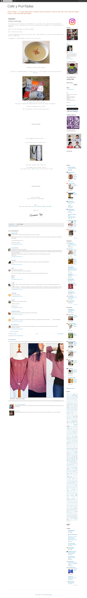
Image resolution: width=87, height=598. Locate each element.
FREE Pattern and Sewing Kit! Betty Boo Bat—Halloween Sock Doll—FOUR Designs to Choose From (72, 538)
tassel (71, 508)
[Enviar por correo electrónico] (17, 224)
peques (69, 484)
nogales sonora (75, 477)
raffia (76, 493)
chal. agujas (69, 417)
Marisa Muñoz (14, 324)
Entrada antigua (60, 333)
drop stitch (74, 434)
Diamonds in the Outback (72, 544)
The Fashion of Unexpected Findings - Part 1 (75, 380)
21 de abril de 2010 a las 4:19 (16, 244)
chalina (68, 418)
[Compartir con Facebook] (21, 224)
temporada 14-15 (70, 510)
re (72, 494)
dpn (68, 434)
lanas (76, 455)
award (68, 402)
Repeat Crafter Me (71, 167)
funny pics (68, 440)
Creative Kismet (71, 547)
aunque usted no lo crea (72, 401)
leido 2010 (73, 457)
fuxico (72, 440)
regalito (68, 499)
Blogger (50, 594)
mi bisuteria (74, 470)
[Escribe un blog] (18, 224)
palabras (71, 480)
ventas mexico (73, 516)
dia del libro (74, 431)
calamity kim (70, 576)
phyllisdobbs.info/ (71, 530)
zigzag (69, 521)
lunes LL (74, 464)
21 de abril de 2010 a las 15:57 (17, 321)
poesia (76, 485)
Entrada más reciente (13, 333)
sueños (68, 508)
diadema (74, 432)
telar (76, 509)
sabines (76, 501)
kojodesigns (70, 274)
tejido (68, 509)
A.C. (71, 393)
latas (69, 456)
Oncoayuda (68, 479)
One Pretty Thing (71, 556)
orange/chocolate (14, 311)
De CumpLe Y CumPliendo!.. (20, 404)
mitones (74, 473)
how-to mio (69, 449)
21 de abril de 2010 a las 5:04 (16, 264)
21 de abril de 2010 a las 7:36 (16, 289)
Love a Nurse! (70, 531)
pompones (74, 486)
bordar (72, 409)
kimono (75, 454)
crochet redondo (73, 426)
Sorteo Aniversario (70, 507)
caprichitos (68, 415)
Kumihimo (68, 455)
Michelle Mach (71, 309)
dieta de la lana (72, 433)
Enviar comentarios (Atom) (18, 335)
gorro (74, 441)
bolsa (76, 405)
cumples (68, 428)
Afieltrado (74, 394)
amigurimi (73, 397)
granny (68, 442)
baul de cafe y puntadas (73, 402)
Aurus (69, 359)
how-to (73, 448)
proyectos (68, 492)
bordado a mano (69, 408)
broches (71, 411)
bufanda (68, 412)
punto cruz (68, 493)
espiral (75, 435)
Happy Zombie (71, 561)
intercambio (75, 451)
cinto (72, 418)
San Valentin (74, 503)
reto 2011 (69, 500)
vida (72, 517)
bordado (74, 407)
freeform (75, 439)
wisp (71, 518)
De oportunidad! (12, 339)
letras (68, 462)
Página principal (71, 89)
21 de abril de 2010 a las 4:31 (16, 256)
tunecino (72, 515)
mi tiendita (73, 471)
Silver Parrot (70, 332)
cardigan (73, 415)
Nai (12, 318)
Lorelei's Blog (70, 314)
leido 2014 (74, 458)
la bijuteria (72, 455)
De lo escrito (17, 411)
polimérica (70, 486)
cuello (74, 427)
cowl (69, 423)
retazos (76, 499)
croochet (68, 427)
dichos (68, 433)
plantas (72, 485)
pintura (68, 485)
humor (68, 450)
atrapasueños (75, 400)
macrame (68, 465)
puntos (73, 493)
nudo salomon (72, 478)
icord (71, 450)
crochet (75, 425)
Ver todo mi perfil (70, 58)
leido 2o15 (70, 460)
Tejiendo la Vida (71, 209)
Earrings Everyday (71, 323)
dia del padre (69, 432)
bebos (75, 403)
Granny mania (70, 279)
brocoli (75, 411)
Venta (69, 516)
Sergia (12, 260)
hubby (75, 449)
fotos (71, 439)
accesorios (68, 394)
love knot (74, 463)
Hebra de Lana (71, 229)
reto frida (73, 500)
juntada (69, 454)
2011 (67, 393)
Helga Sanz (13, 233)
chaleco (74, 417)
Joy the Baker (70, 296)
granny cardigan (73, 442)
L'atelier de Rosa (71, 183)
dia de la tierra (69, 431)
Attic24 (69, 205)
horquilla (68, 448)
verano (68, 517)
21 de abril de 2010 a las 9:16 (16, 314)
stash (75, 507)
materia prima (71, 469)
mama (71, 466)
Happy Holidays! (70, 548)
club (75, 418)
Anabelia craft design (72, 220)
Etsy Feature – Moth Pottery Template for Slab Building (72, 245)
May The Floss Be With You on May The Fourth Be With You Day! (72, 563)
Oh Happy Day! (71, 292)
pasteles (73, 481)
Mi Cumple (68, 471)
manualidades (70, 267)
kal (72, 454)
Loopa (71, 463)
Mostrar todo (75, 304)
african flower (69, 395)
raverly (69, 494)
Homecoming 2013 (71, 582)
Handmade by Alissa (72, 551)
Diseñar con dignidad (71, 202)
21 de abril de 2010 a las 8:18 (16, 296)
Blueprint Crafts (71, 581)
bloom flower (74, 404)
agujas (73, 395)
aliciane (12, 293)
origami (68, 480)
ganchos (69, 441)
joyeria (76, 452)
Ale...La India (13, 247)
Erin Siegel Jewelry (71, 377)
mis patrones (72, 472)
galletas (76, 440)
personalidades (74, 484)
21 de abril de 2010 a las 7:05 (16, 279)
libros (72, 462)
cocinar (76, 419)
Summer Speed (70, 206)
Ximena (75, 518)
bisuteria (68, 404)
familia (76, 436)
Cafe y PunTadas (20, 6)
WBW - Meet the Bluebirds (75, 334)
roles (73, 501)
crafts (74, 423)
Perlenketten (70, 368)
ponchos (68, 487)
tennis (75, 510)
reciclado (72, 495)
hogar (69, 447)
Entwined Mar (70, 201)
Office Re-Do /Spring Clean (75, 316)
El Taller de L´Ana (71, 283)
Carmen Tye (70, 52)
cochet (72, 419)
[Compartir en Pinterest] (22, 224)
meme (76, 469)
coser (70, 422)
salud (69, 502)
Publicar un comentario (14, 331)
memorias (69, 470)
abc (75, 393)
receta (76, 494)
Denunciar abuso (71, 388)
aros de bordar (69, 400)
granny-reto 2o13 (70, 443)
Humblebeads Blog (71, 341)
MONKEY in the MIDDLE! (75, 325)
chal (74, 416)
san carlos (74, 502)
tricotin (69, 515)
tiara (67, 511)
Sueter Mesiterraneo (75, 185)
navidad (68, 477)
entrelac (72, 435)
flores (68, 439)
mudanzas (68, 476)
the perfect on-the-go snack (75, 569)
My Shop (74, 476)
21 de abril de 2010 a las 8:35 (16, 307)
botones (73, 410)
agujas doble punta (70, 396)
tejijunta (72, 509)
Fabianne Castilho (71, 192)
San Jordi (68, 503)
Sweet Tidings (70, 258)
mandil (75, 466)
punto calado (74, 492)
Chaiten (69, 416)
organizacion (74, 479)
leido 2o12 (69, 459)
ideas (74, 450)
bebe (69, 403)
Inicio (37, 333)
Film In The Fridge (71, 543)
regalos (72, 499)
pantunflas (75, 480)
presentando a (73, 488)
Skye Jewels (70, 350)
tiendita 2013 (71, 511)
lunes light (69, 464)
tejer (75, 508)
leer (72, 456)
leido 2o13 (75, 459)
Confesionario (74, 421)
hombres (74, 447)
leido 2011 (68, 458)
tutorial (76, 515)
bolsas (70, 407)
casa (76, 415)
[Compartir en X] (20, 224)
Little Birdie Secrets (72, 567)
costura (76, 422)
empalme (68, 435)
